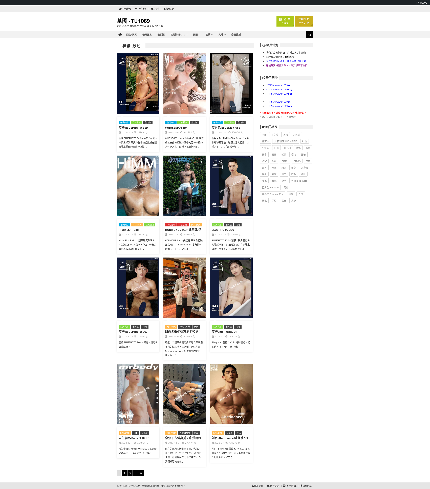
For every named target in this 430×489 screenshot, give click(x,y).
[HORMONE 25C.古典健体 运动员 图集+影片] (184, 186)
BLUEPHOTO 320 (223, 229)
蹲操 (291, 194)
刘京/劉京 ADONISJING (285, 141)
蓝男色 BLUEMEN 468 (226, 127)
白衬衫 (297, 161)
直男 (264, 167)
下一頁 (138, 473)
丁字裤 (274, 134)
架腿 (284, 154)
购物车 (156, 8)
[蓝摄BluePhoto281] (231, 288)
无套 (264, 154)
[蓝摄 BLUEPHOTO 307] (138, 288)
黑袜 (293, 200)
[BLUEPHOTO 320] (231, 186)
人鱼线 (296, 134)
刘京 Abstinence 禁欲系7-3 (230, 438)
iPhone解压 (290, 485)
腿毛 (284, 180)
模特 (293, 154)
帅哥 (276, 148)
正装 (303, 154)
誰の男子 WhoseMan (273, 194)
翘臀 (274, 174)
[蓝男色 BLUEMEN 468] (231, 84)
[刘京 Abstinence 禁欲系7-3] (231, 395)
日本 (135, 433)
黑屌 (274, 200)
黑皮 (284, 200)
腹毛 (264, 180)
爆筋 (274, 161)
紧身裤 (304, 167)
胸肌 (303, 174)
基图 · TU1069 (133, 21)
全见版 (161, 34)
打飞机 (287, 148)
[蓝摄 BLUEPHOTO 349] (138, 84)
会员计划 (236, 34)
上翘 (285, 134)
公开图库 (147, 34)
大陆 (221, 34)
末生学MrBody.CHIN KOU (135, 438)
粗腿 (293, 167)
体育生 (265, 141)
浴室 (264, 161)
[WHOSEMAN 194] (184, 84)
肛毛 (293, 174)
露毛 (264, 200)
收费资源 (183, 224)
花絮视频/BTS (177, 34)
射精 (304, 141)
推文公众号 (185, 326)
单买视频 (171, 224)
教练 (308, 148)
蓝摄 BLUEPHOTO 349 (133, 127)
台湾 (208, 34)
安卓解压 (307, 485)
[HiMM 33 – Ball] (138, 186)
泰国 (195, 34)
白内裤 (285, 161)
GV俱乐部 (141, 8)
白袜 (308, 161)
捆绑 (298, 148)
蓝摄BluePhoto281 (224, 331)
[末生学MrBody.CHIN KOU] (138, 395)
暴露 (274, 154)
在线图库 (124, 122)
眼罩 (274, 167)
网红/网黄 (131, 34)
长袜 (300, 194)
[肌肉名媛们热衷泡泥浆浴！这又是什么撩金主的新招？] (184, 288)
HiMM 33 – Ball (129, 229)
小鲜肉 (265, 148)
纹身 (264, 174)
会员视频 (137, 122)
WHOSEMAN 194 (176, 127)
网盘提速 (274, 485)
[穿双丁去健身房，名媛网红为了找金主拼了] (184, 395)
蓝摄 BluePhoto (299, 180)
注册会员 (170, 8)
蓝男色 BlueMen (270, 187)
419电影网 (126, 8)
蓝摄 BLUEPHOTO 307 (133, 331)
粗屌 (284, 167)
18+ (264, 134)
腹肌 (274, 180)
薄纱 (286, 187)
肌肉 (284, 174)
